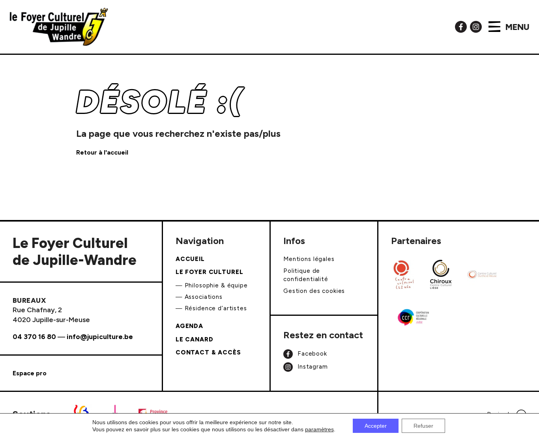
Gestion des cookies (314, 290)
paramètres (319, 429)
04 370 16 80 (34, 336)
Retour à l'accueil (102, 152)
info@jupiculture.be (100, 336)
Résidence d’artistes (216, 308)
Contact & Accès (208, 352)
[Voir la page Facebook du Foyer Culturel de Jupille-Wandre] (461, 26)
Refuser (423, 426)
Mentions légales (309, 259)
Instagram (312, 366)
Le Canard (194, 339)
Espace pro (30, 373)
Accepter (376, 426)
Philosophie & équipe (216, 285)
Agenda (189, 326)
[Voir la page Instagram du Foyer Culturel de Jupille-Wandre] (476, 26)
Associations (204, 296)
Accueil (190, 259)
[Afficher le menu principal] (494, 26)
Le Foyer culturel (209, 272)
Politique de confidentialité (305, 275)
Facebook (311, 353)
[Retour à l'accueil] (58, 26)
